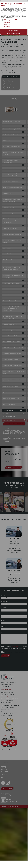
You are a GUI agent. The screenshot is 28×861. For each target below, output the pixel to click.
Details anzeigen (19, 19)
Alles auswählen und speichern (13, 33)
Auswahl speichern (13, 30)
